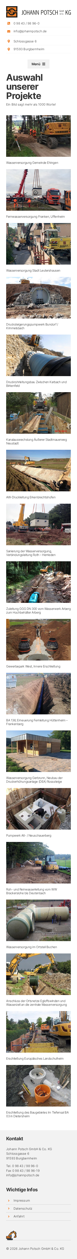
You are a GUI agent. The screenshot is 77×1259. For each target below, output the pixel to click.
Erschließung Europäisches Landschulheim (34, 1058)
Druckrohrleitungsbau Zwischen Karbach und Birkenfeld (36, 384)
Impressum (22, 1200)
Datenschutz (23, 1208)
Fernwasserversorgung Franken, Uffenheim (35, 217)
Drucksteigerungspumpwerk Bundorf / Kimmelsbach (32, 326)
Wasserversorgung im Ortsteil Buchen (31, 947)
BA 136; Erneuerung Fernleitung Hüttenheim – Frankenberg (37, 722)
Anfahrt (19, 1216)
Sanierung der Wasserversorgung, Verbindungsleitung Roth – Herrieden (30, 553)
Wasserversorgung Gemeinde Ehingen (32, 163)
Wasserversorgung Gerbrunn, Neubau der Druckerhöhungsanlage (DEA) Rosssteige (34, 780)
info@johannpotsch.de (30, 31)
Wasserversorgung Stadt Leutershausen (33, 270)
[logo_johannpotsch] (38, 8)
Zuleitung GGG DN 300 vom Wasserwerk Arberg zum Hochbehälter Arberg (38, 610)
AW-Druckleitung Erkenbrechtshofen (30, 497)
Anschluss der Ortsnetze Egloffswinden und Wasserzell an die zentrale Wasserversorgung (36, 1003)
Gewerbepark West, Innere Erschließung (33, 666)
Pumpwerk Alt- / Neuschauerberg (28, 835)
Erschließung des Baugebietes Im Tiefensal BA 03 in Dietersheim (37, 1114)
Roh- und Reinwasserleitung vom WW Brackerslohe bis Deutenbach (31, 891)
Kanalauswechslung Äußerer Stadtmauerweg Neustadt (36, 441)
